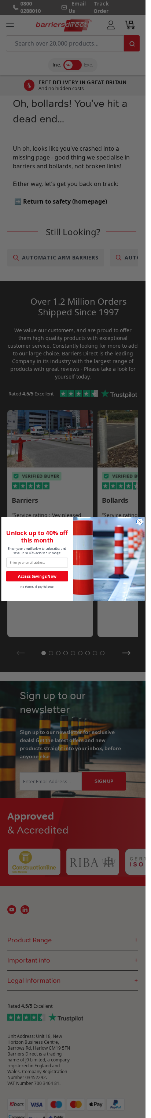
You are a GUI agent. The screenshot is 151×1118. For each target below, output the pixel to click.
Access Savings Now (37, 575)
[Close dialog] (139, 521)
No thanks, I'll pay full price (37, 586)
